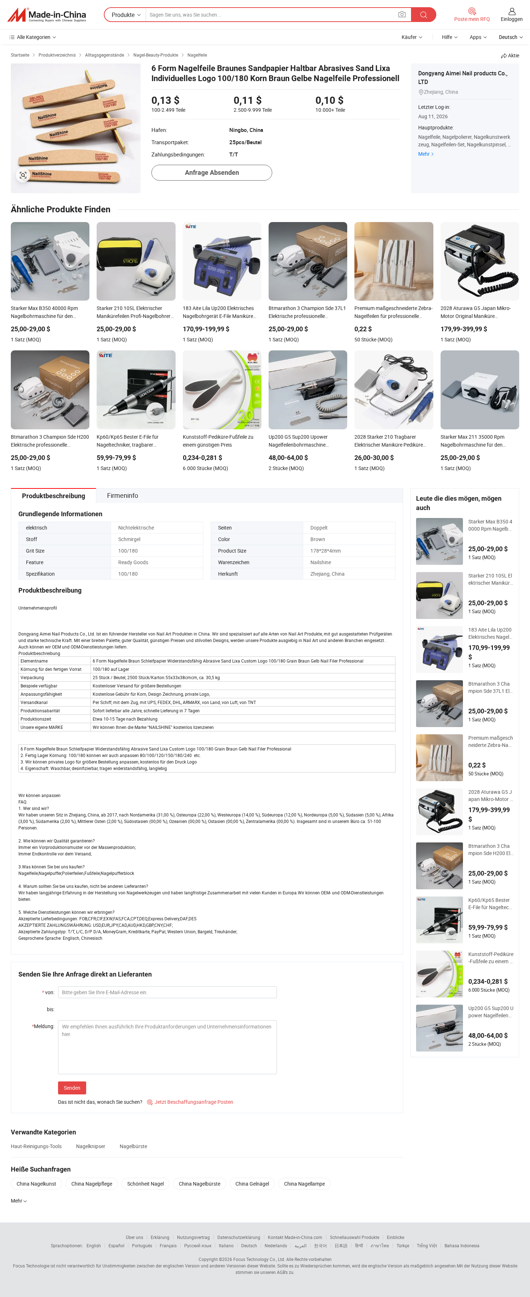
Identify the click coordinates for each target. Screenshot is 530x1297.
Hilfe (447, 37)
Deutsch (249, 1245)
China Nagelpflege (91, 1183)
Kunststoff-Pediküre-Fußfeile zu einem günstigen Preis (490, 958)
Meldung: (43, 1026)
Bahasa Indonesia (462, 1245)
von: (48, 992)
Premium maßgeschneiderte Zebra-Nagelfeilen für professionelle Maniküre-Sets (490, 741)
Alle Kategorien (33, 37)
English (94, 1245)
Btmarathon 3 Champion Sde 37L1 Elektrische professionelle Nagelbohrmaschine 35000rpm (490, 687)
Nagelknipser (90, 1146)
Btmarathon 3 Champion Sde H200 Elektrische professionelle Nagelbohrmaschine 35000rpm (490, 849)
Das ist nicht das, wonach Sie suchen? (100, 1101)
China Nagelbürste (199, 1183)
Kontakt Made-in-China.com (295, 1237)
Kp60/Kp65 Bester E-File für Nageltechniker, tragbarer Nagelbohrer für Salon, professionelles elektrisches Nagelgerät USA (490, 904)
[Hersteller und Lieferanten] (46, 14)
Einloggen (512, 19)
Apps (475, 37)
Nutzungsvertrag (193, 1237)
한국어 (320, 1245)
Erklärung (160, 1237)
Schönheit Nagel (145, 1183)
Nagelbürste (133, 1146)
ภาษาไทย (380, 1245)
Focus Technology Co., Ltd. (259, 1259)
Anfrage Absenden (212, 172)
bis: (50, 1009)
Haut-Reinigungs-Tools (36, 1146)
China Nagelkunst (36, 1183)
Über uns (134, 1237)
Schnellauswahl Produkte (354, 1237)
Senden (72, 1087)
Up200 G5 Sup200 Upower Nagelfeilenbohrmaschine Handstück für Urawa (490, 1012)
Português (142, 1245)
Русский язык (197, 1245)
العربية (300, 1245)
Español (116, 1245)
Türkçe (403, 1245)
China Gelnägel (252, 1183)
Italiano (226, 1245)
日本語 (341, 1245)
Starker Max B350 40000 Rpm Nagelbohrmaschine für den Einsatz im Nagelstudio (490, 525)
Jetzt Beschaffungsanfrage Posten (190, 1101)
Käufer (409, 37)
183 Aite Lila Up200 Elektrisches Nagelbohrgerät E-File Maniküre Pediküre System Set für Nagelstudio (490, 633)
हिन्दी (359, 1245)
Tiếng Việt (427, 1245)
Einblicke (395, 1237)
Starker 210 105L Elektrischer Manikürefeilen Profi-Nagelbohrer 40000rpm (490, 579)
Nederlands (276, 1245)
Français (168, 1245)
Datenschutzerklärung (238, 1237)
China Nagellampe (304, 1183)
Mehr (424, 153)
